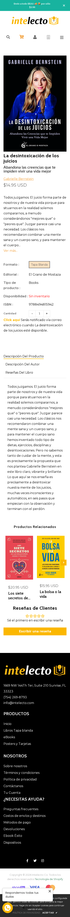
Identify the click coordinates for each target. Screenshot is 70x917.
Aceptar (50, 912)
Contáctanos (13, 786)
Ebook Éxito (13, 836)
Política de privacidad (20, 779)
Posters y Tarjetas (17, 744)
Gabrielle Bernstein (19, 179)
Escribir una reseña (35, 631)
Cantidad (10, 313)
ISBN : (8, 304)
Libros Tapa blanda (18, 730)
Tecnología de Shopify (49, 879)
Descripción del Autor (22, 364)
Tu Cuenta (12, 793)
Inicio (7, 724)
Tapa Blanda (39, 264)
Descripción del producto (24, 356)
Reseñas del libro (19, 372)
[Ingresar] (35, 37)
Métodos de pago (17, 822)
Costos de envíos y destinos (25, 816)
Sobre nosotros (15, 766)
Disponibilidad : (16, 296)
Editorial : (11, 274)
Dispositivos (12, 842)
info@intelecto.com (19, 703)
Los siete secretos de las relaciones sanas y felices (18, 595)
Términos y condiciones (21, 773)
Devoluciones (14, 829)
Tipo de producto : (12, 285)
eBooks (9, 737)
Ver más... (11, 251)
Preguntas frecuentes (21, 809)
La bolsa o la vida (50, 594)
